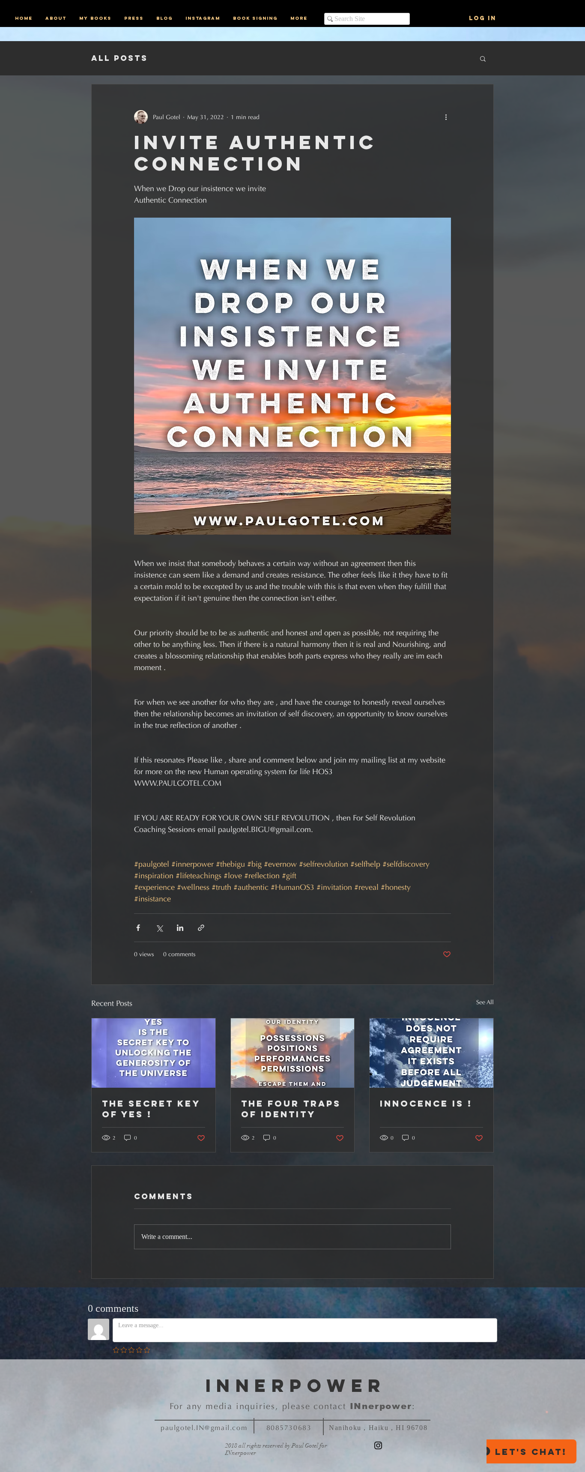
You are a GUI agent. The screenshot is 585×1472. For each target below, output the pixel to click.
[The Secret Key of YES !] (153, 1053)
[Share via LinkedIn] (180, 928)
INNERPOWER (296, 1385)
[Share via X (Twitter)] (159, 928)
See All (485, 1002)
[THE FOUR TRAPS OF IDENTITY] (293, 1053)
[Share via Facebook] (138, 928)
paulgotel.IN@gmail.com (204, 1428)
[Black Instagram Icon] (378, 1445)
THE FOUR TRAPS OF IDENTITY (291, 1108)
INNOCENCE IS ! (426, 1103)
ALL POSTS (119, 58)
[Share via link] (201, 928)
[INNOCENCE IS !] (431, 1053)
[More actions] (446, 117)
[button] (483, 58)
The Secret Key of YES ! (151, 1108)
